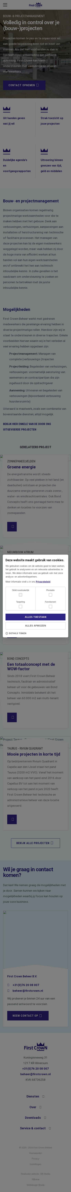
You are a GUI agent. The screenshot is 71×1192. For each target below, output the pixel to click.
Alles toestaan (35, 617)
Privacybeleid (43, 581)
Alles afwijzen (35, 625)
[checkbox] (50, 595)
